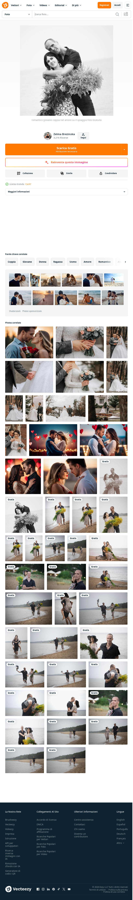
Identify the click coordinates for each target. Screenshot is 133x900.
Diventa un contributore (81, 835)
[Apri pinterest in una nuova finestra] (53, 889)
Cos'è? (28, 184)
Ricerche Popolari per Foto (46, 845)
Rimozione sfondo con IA (12, 865)
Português (119, 829)
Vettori (15, 5)
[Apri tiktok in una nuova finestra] (58, 889)
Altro (116, 843)
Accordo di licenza (46, 819)
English (118, 819)
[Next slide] (120, 262)
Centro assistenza (83, 819)
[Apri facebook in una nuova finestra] (38, 889)
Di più (75, 5)
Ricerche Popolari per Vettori (46, 838)
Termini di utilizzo (95, 889)
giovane (27, 261)
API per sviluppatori (11, 844)
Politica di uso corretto (112, 891)
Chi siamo (79, 829)
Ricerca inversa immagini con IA (12, 854)
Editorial (59, 5)
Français (118, 838)
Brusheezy (11, 819)
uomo (73, 261)
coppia (12, 261)
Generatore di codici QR (12, 872)
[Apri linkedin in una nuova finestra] (48, 889)
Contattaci (79, 824)
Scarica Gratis (66, 149)
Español (118, 824)
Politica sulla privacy (115, 889)
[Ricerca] (117, 14)
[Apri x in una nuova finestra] (64, 889)
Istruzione (10, 838)
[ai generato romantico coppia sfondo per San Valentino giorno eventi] (29, 342)
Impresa (9, 833)
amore (87, 261)
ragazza (57, 261)
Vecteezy (10, 824)
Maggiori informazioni (19, 191)
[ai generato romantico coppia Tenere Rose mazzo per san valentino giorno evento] (53, 440)
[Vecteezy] (5, 5)
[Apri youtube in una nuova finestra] (69, 889)
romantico (104, 261)
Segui (83, 137)
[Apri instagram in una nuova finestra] (43, 889)
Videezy (9, 829)
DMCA (40, 824)
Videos (43, 5)
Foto (29, 5)
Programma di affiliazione (44, 830)
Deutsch (118, 833)
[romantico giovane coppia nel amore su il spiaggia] (113, 476)
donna (42, 261)
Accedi (117, 5)
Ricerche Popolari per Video (46, 853)
